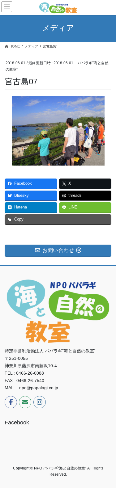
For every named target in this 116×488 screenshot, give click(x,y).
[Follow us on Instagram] (39, 402)
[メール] (25, 402)
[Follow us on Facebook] (11, 402)
